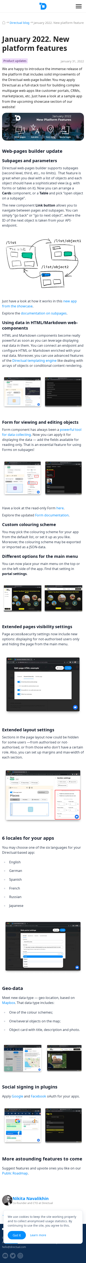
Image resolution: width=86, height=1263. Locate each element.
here (60, 508)
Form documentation (52, 515)
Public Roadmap (15, 1173)
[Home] (3, 23)
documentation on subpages (44, 313)
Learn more (38, 1235)
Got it (17, 1235)
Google (17, 1096)
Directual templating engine (34, 360)
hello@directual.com (14, 1247)
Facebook (38, 1096)
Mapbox (8, 1002)
